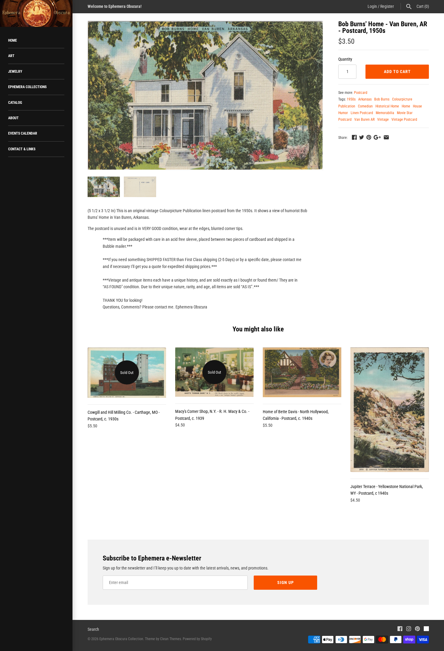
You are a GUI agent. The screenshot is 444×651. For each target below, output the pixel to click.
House (417, 106)
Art (11, 56)
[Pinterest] (417, 629)
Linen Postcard (362, 113)
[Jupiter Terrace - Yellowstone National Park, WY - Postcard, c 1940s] (389, 409)
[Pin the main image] (368, 137)
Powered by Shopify (197, 639)
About (13, 118)
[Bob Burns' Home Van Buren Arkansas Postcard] (205, 95)
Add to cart (397, 71)
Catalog (15, 103)
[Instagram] (408, 629)
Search (93, 629)
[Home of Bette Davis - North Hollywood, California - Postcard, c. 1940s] (302, 372)
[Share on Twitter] (361, 137)
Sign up (285, 582)
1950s (351, 99)
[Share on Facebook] (354, 137)
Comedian (365, 106)
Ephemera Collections (27, 87)
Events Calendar (22, 133)
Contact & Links (21, 149)
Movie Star (405, 113)
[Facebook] (399, 629)
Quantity (345, 59)
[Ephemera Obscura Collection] (36, 13)
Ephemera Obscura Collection (121, 639)
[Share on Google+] (377, 137)
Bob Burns (381, 99)
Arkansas (365, 99)
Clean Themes (170, 639)
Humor (343, 113)
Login (372, 6)
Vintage (383, 119)
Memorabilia (385, 113)
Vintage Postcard (404, 119)
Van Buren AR (364, 119)
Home (12, 40)
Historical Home (387, 106)
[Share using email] (386, 137)
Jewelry (15, 71)
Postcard (360, 93)
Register (387, 6)
